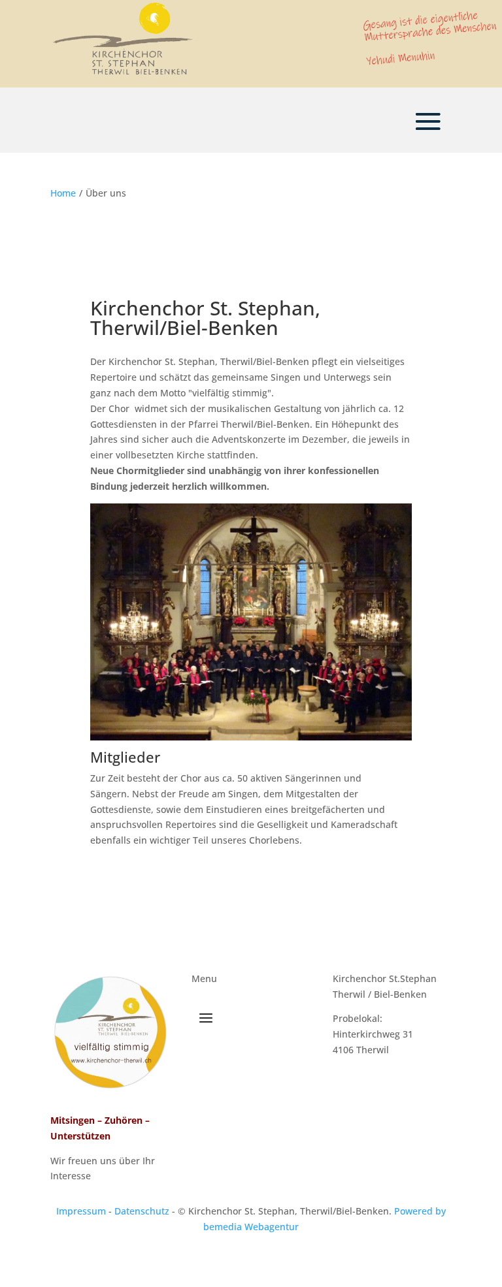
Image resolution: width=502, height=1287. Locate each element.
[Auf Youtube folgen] (407, 1087)
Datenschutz (141, 1211)
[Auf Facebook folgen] (377, 1087)
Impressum (81, 1211)
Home (63, 193)
